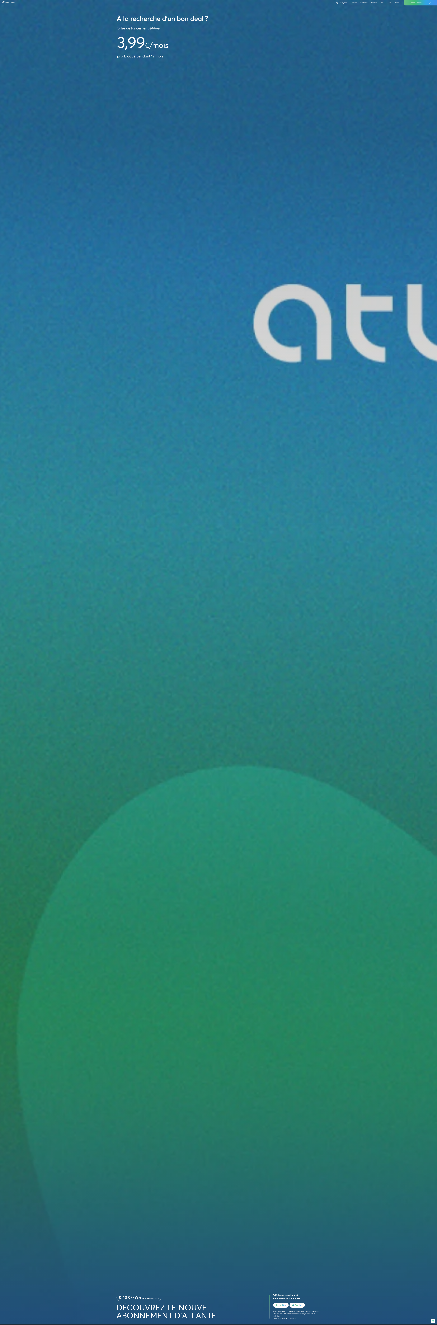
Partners (364, 3)
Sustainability (377, 3)
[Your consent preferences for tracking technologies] (433, 1321)
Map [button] (397, 3)
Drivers (354, 3)
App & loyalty (341, 3)
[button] (430, 3)
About (388, 3)
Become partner (416, 3)
